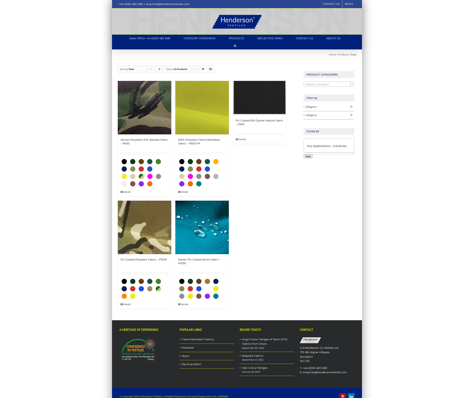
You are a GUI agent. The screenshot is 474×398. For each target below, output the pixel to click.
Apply (308, 156)
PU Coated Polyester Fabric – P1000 (144, 259)
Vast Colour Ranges (254, 367)
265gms (311, 106)
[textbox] (329, 84)
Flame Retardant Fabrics (198, 339)
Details (127, 191)
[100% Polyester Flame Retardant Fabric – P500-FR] (202, 107)
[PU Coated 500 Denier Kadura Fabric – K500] (259, 98)
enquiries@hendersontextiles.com (168, 4)
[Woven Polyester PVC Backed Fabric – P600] (144, 107)
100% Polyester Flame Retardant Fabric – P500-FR (199, 141)
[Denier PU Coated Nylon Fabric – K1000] (202, 227)
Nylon (185, 356)
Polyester (188, 347)
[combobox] (329, 84)
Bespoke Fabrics (252, 355)
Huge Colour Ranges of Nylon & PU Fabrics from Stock (265, 341)
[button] (235, 45)
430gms (311, 115)
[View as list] (210, 69)
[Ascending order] (159, 69)
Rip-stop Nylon (191, 364)
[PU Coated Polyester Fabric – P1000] (144, 227)
